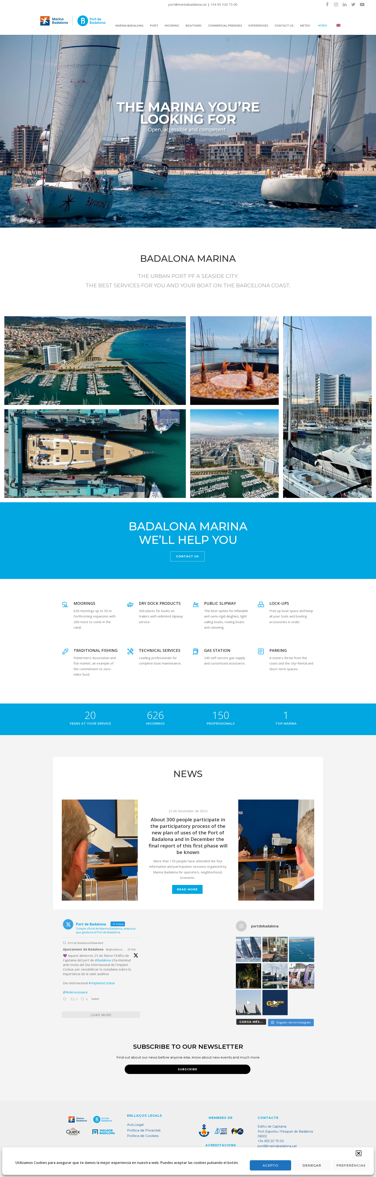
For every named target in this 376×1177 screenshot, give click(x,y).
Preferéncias (351, 1165)
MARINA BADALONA (129, 25)
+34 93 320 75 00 (223, 4)
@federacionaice (75, 992)
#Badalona (103, 960)
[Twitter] (353, 4)
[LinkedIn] (344, 4)
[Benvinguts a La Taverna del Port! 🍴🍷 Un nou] (275, 949)
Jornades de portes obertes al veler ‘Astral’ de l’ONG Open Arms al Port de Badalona (188, 837)
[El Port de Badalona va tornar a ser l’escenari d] (301, 949)
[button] (358, 1153)
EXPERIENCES (258, 25)
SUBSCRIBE (187, 1069)
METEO (305, 25)
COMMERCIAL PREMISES (225, 25)
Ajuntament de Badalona (83, 949)
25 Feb (132, 949)
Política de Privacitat (144, 1130)
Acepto (270, 1165)
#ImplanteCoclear (102, 983)
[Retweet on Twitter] (64, 942)
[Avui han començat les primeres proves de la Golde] (301, 976)
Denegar (311, 1165)
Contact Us (187, 556)
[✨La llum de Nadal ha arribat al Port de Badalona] (248, 976)
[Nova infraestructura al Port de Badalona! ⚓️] (275, 976)
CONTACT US (284, 25)
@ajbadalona (114, 949)
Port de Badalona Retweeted (85, 943)
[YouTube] (362, 4)
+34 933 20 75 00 (271, 1141)
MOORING (172, 25)
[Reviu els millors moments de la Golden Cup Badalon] (248, 1002)
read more (187, 875)
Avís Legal (135, 1125)
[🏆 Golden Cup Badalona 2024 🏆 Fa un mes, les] (248, 949)
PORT (154, 25)
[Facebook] (327, 4)
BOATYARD (193, 25)
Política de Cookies (142, 1136)
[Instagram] (336, 4)
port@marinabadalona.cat (188, 4)
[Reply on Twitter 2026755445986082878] (66, 999)
